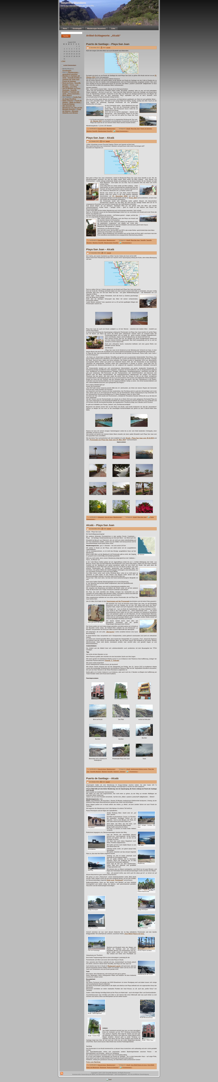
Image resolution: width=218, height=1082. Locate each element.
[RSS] (61, 1073)
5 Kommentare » (127, 1067)
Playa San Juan (135, 128)
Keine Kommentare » (122, 131)
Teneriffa (143, 240)
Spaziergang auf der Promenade (118, 601)
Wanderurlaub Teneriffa (105, 131)
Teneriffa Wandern (73, 3)
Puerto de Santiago (146, 128)
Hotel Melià (150, 1065)
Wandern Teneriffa (92, 131)
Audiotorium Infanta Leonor (139, 769)
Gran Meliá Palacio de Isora (134, 934)
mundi (108, 47)
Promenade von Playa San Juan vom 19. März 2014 (108, 440)
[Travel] (109, 1079)
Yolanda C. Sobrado (112, 660)
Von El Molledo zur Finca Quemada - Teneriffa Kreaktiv (71, 90)
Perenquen (103, 1067)
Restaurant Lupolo (114, 966)
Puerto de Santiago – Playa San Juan (107, 44)
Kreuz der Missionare (93, 1067)
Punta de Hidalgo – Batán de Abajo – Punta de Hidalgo (72, 102)
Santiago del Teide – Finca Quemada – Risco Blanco (71, 93)
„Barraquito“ (110, 632)
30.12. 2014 (133, 198)
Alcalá (128, 128)
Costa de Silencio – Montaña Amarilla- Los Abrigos (71, 111)
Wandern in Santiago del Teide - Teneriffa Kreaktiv (71, 77)
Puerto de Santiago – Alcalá (102, 778)
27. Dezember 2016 (119, 196)
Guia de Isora (102, 128)
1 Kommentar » (133, 771)
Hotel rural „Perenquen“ (115, 880)
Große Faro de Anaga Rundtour (71, 98)
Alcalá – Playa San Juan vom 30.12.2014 (140, 438)
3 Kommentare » (127, 242)
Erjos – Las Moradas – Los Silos (70, 85)
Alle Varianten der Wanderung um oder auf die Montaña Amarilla (72, 107)
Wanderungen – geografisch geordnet (70, 73)
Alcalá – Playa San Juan (100, 525)
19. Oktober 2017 (96, 121)
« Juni (63, 61)
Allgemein (101, 517)
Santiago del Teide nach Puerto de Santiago (70, 80)
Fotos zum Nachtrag (93, 1062)
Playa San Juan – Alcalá (100, 137)
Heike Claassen (67, 100)
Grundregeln (66, 70)
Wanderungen (111, 128)
